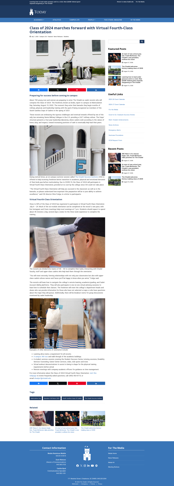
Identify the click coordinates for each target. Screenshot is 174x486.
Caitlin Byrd (61, 468)
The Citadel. (83, 482)
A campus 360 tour (41, 356)
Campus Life (74, 20)
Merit (96, 465)
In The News (135, 20)
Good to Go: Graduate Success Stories (122, 115)
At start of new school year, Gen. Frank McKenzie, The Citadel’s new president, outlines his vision (67, 430)
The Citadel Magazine (113, 20)
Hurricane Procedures (116, 135)
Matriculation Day (36, 398)
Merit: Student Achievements (118, 120)
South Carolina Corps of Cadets (72, 398)
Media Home (112, 453)
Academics (38, 20)
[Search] (142, 41)
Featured (50, 37)
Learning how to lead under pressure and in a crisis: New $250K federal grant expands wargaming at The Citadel (55, 2)
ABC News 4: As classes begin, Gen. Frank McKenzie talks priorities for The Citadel (42, 430)
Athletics (57, 20)
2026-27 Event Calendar (117, 104)
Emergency (84, 484)
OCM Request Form (115, 140)
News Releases (58, 37)
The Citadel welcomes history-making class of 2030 (91, 429)
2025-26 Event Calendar (117, 99)
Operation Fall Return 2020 (52, 398)
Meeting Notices (113, 467)
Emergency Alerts (115, 130)
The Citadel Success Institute (86, 177)
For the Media (140, 2)
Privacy (100, 484)
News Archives (114, 125)
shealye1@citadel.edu (42, 378)
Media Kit (111, 462)
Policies (93, 484)
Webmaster (75, 484)
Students (66, 37)
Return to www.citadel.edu (125, 2)
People (91, 20)
